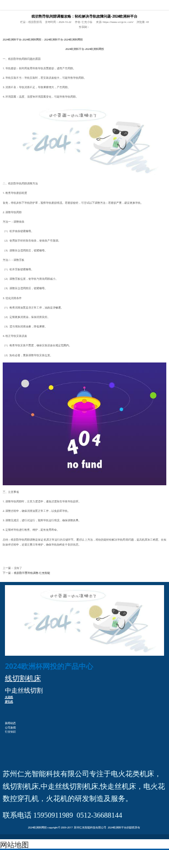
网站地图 (14, 845)
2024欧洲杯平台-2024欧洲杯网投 (84, 5)
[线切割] (85, 423)
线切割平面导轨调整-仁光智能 (32, 573)
